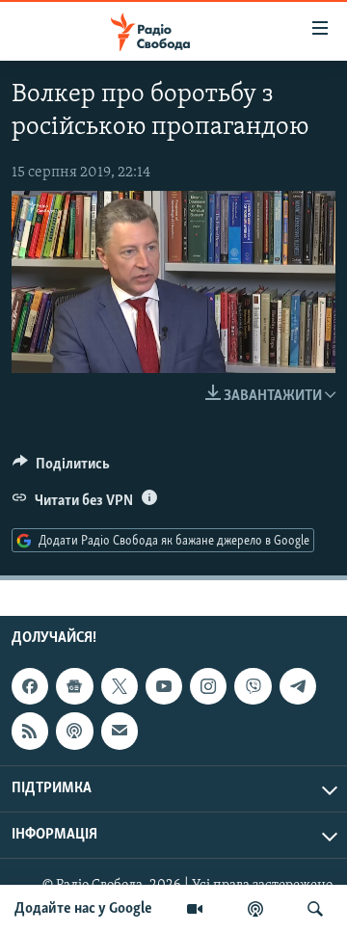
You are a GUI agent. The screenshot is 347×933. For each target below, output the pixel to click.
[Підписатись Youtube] (164, 687)
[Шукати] (315, 909)
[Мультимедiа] (195, 909)
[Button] (61, 468)
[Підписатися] (119, 731)
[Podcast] (74, 731)
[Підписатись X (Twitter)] (119, 687)
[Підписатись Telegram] (298, 687)
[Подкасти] (255, 909)
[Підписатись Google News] (74, 687)
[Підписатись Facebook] (30, 687)
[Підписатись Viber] (252, 687)
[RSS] (30, 731)
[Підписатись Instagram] (208, 687)
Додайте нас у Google (83, 909)
